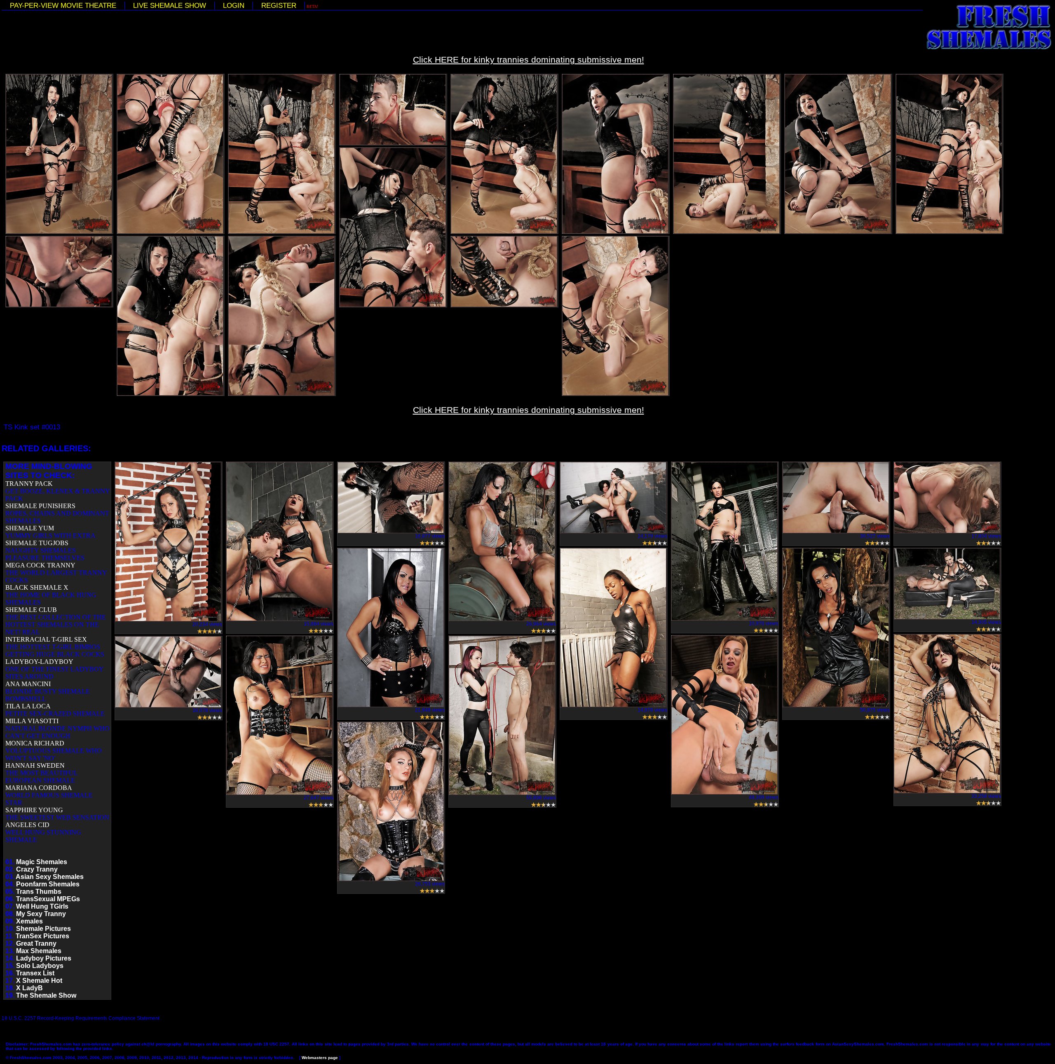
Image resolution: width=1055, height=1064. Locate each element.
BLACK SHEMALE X (36, 587)
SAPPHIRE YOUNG (34, 809)
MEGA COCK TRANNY (40, 565)
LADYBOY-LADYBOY (39, 661)
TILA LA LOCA (28, 706)
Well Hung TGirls (42, 906)
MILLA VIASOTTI (32, 720)
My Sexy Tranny (41, 913)
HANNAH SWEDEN (35, 765)
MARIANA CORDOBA (38, 787)
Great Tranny (36, 943)
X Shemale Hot (39, 980)
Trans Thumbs (38, 891)
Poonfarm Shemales (48, 884)
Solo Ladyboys (39, 965)
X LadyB (29, 987)
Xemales (29, 921)
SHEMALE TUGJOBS (36, 542)
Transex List (35, 973)
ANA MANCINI (28, 683)
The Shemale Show (46, 995)
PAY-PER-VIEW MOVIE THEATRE (63, 5)
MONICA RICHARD (34, 743)
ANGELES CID (27, 824)
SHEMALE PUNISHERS (40, 505)
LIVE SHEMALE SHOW (169, 5)
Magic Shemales (41, 861)
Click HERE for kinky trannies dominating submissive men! (528, 59)
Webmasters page (320, 1057)
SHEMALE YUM (29, 528)
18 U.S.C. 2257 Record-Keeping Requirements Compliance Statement (80, 1018)
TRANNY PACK (29, 483)
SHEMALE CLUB (31, 609)
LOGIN (233, 5)
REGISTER (278, 5)
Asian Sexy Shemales (50, 876)
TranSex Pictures (42, 936)
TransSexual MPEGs (48, 898)
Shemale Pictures (43, 928)
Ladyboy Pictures (43, 958)
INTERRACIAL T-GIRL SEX (46, 639)
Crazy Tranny (37, 869)
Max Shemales (38, 950)
